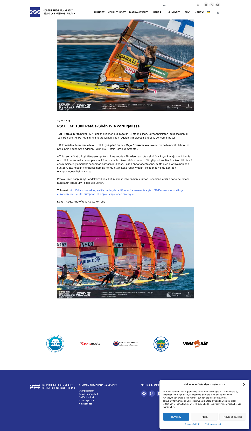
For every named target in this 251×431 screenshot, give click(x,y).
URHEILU (158, 12)
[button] (244, 384)
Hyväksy (176, 416)
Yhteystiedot (85, 403)
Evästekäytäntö (192, 424)
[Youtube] (217, 4)
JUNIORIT (174, 12)
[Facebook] (206, 4)
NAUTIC (199, 12)
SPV (187, 12)
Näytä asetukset (233, 416)
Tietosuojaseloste (213, 424)
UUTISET (99, 12)
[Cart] (218, 12)
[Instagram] (211, 4)
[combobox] (174, 5)
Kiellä (204, 416)
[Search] (198, 5)
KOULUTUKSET (117, 12)
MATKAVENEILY (138, 12)
